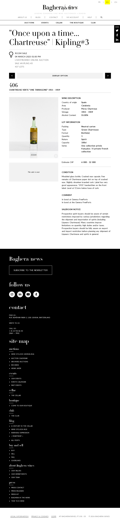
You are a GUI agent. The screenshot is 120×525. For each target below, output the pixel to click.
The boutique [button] (77, 23)
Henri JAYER (16, 368)
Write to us (14, 323)
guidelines (15, 460)
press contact (17, 487)
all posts (15, 440)
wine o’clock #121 (19, 429)
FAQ (12, 457)
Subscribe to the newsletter (31, 270)
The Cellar (16, 395)
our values (16, 471)
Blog (38, 17)
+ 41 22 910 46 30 (16, 331)
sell (13, 454)
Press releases (17, 491)
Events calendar (18, 382)
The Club (15, 416)
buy (13, 450)
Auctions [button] (29, 23)
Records (15, 365)
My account (73, 17)
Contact (53, 17)
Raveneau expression (20, 433)
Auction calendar (19, 358)
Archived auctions (19, 362)
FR (99, 2)
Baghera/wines (60, 8)
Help (90, 17)
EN (107, 2)
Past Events (16, 385)
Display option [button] (60, 76)
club (93, 23)
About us (22, 17)
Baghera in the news (20, 498)
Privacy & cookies (39, 516)
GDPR (53, 516)
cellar (59, 23)
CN (115, 2)
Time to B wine (17, 501)
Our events (16, 378)
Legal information (19, 516)
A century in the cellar (22, 426)
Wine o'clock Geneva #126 (22, 354)
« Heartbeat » (17, 436)
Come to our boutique (21, 405)
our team (15, 477)
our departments (19, 474)
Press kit (15, 494)
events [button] (44, 23)
